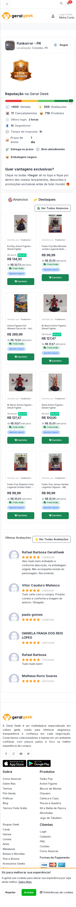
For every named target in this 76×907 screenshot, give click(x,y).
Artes (6, 844)
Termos (7, 788)
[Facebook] (6, 753)
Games (7, 834)
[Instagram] (13, 753)
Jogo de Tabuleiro (51, 818)
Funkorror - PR (28, 240)
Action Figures (48, 783)
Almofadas (46, 813)
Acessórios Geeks (14, 863)
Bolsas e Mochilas (14, 853)
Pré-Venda (9, 793)
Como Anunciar (12, 778)
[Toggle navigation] (7, 4)
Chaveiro (45, 793)
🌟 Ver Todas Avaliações (51, 539)
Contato (44, 846)
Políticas (8, 798)
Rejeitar (10, 892)
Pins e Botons (11, 858)
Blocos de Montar (51, 788)
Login (43, 831)
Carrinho (22, 281)
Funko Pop (46, 778)
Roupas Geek (11, 824)
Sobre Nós (9, 783)
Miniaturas (9, 849)
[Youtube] (20, 753)
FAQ (42, 841)
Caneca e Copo (49, 798)
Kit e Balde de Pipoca (53, 808)
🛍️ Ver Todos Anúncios (52, 208)
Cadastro (45, 836)
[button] (61, 3)
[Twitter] (28, 753)
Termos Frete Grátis (15, 808)
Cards (6, 829)
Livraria (7, 839)
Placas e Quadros (50, 803)
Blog (5, 803)
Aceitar (29, 892)
